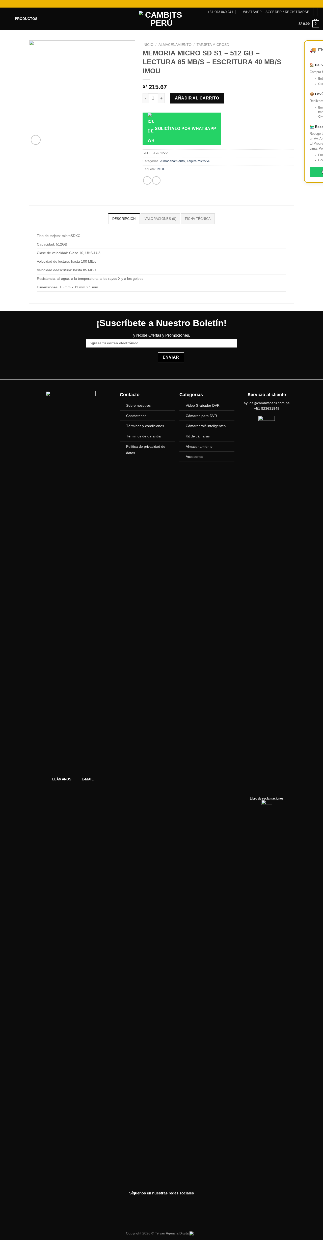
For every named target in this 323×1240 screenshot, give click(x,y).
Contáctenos (136, 416)
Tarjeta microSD (213, 45)
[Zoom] (36, 140)
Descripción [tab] (124, 219)
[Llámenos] (316, 4)
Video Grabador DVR (203, 405)
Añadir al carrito (197, 98)
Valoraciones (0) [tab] (160, 219)
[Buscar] (6, 3)
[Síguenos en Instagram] (302, 4)
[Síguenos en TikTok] (307, 4)
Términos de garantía (143, 436)
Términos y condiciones (145, 426)
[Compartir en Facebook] (147, 180)
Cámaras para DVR (201, 416)
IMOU (161, 169)
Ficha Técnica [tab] (198, 219)
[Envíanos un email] (311, 4)
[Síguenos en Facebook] (297, 4)
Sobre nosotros (138, 405)
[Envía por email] (156, 180)
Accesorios (194, 457)
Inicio (148, 45)
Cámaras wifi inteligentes (206, 426)
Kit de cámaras (198, 436)
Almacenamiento (175, 45)
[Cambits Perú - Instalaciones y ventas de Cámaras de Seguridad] (161, 19)
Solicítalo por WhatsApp (185, 128)
